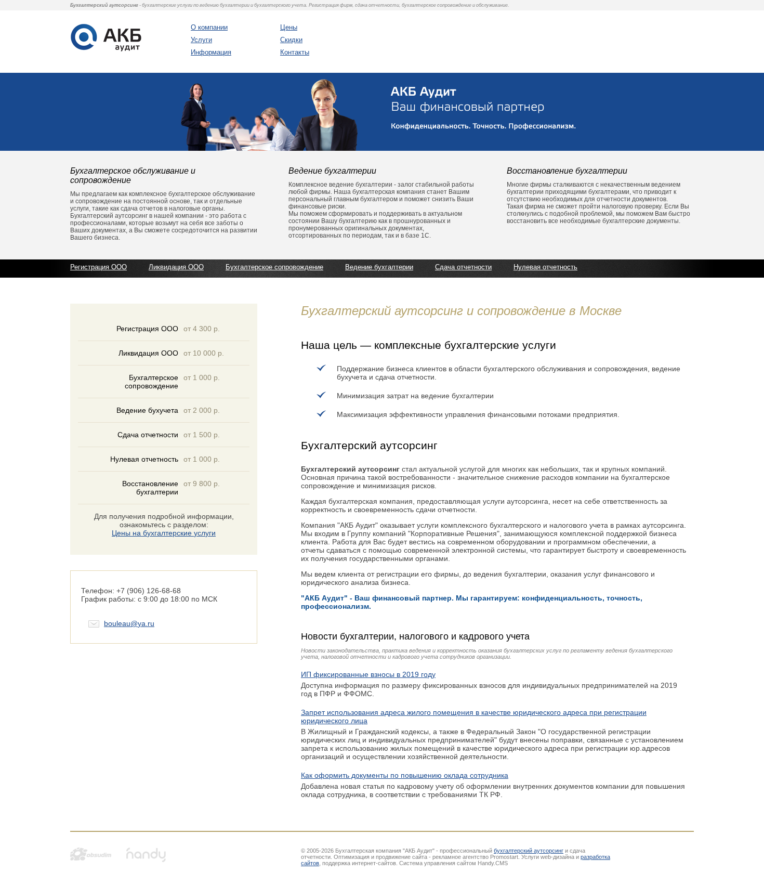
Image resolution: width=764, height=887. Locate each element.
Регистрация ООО (98, 267)
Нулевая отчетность (545, 267)
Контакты (294, 52)
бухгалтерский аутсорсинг (528, 850)
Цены (288, 27)
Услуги (201, 40)
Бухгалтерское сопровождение (274, 267)
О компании (209, 27)
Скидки (291, 40)
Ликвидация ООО (176, 267)
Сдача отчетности (463, 267)
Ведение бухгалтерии (379, 267)
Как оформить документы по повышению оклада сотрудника (404, 775)
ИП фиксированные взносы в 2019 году (368, 674)
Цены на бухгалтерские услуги (164, 533)
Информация (211, 52)
